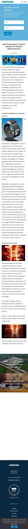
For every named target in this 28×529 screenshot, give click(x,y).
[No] (26, 523)
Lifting (14, 514)
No (16, 526)
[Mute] (20, 336)
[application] (14, 331)
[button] (25, 2)
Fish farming (14, 511)
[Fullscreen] (22, 336)
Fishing (14, 508)
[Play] (5, 336)
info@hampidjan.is (14, 480)
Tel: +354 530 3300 (14, 478)
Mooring (14, 516)
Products (14, 504)
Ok (12, 526)
